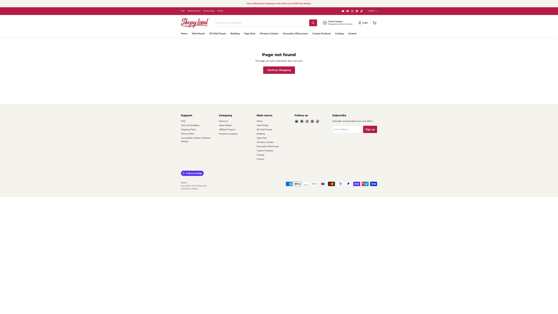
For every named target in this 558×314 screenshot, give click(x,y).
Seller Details (225, 125)
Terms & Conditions (190, 125)
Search (184, 182)
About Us (223, 121)
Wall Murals (198, 33)
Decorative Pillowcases (295, 33)
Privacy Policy (187, 133)
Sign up (370, 129)
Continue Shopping (279, 70)
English (372, 11)
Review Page (209, 11)
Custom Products (321, 33)
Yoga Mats (249, 33)
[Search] (313, 22)
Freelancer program (228, 133)
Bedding (235, 33)
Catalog (339, 33)
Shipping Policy (194, 11)
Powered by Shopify (189, 188)
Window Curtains (269, 33)
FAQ (183, 11)
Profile (220, 11)
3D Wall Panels (217, 33)
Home (184, 33)
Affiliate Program (227, 129)
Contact (352, 33)
